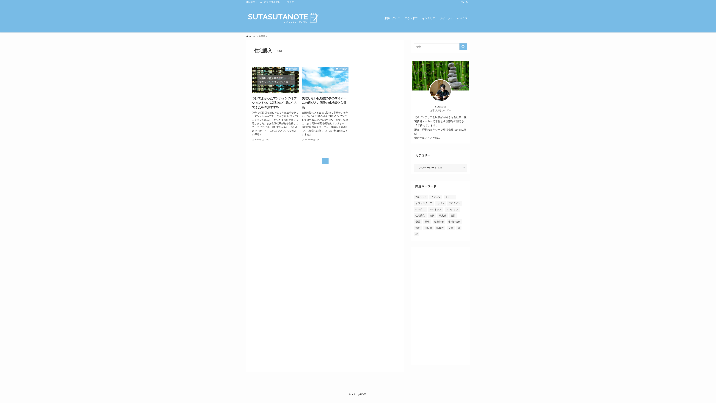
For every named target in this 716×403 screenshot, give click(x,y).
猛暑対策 (439, 221)
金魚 (450, 228)
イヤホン (436, 197)
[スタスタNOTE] (283, 18)
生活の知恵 (454, 221)
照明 (427, 221)
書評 (453, 215)
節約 (417, 228)
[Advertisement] (440, 306)
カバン (440, 203)
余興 (432, 215)
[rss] (462, 2)
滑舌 (417, 221)
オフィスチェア (423, 203)
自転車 (428, 228)
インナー (450, 197)
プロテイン (455, 203)
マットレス (436, 209)
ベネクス (420, 209)
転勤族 (440, 228)
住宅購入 (420, 215)
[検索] (467, 2)
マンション (452, 209)
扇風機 (442, 215)
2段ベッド (420, 197)
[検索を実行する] (463, 46)
